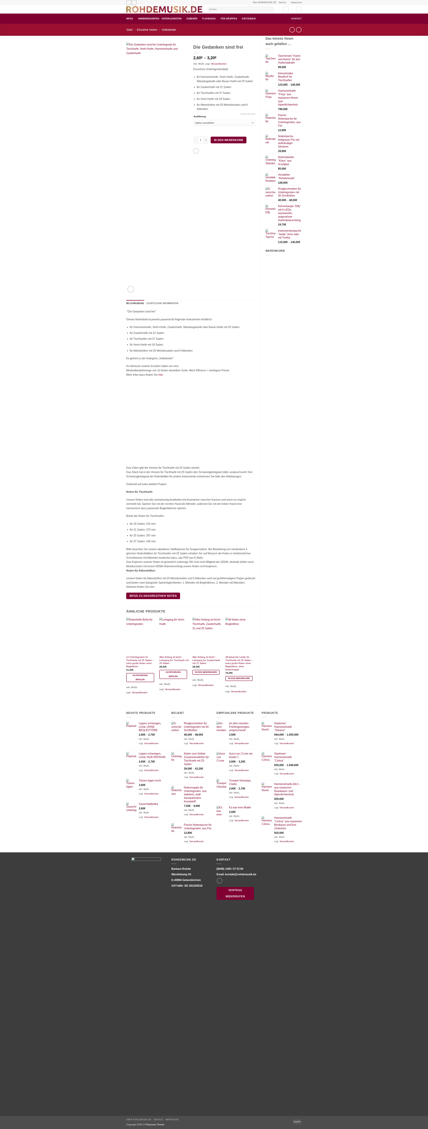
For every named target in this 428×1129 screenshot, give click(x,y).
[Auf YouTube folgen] (134, 2)
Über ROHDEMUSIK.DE (264, 2)
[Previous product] (298, 29)
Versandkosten (219, 63)
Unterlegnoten (171, 18)
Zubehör (191, 18)
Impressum (296, 2)
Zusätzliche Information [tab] (162, 303)
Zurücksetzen (247, 114)
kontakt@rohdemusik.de (240, 874)
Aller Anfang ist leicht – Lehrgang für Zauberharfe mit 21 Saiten (206, 660)
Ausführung (200, 116)
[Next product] (292, 29)
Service (282, 2)
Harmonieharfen (148, 18)
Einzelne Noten (147, 29)
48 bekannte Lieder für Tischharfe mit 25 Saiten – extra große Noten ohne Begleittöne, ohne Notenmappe (239, 663)
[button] (286, 9)
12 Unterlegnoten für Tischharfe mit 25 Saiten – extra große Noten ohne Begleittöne (140, 662)
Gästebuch (249, 18)
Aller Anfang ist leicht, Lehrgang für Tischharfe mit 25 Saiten (174, 660)
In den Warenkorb (228, 140)
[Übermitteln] (271, 9)
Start (129, 29)
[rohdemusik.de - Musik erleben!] (164, 9)
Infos (129, 18)
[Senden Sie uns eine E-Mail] (128, 2)
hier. (161, 374)
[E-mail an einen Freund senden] (196, 151)
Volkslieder (169, 29)
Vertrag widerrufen (235, 893)
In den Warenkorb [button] (206, 672)
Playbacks (209, 18)
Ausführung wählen (140, 677)
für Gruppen (229, 18)
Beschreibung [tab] (135, 303)
